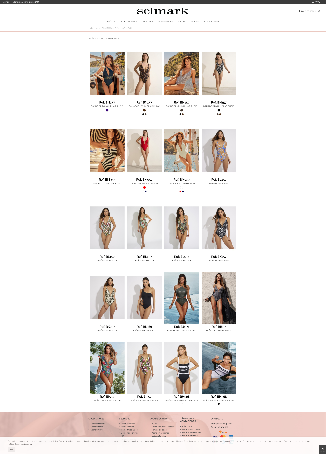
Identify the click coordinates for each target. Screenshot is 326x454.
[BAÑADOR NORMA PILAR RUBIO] (181, 368)
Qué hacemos (127, 427)
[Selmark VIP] (163, 11)
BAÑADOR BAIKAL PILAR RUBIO (107, 106)
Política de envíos (190, 435)
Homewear (164, 21)
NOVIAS (195, 21)
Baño (110, 21)
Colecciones (211, 21)
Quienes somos (128, 424)
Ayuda (154, 424)
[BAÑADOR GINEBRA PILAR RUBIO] (219, 298)
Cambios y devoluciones (162, 427)
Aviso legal (187, 426)
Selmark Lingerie (97, 424)
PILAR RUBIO (107, 28)
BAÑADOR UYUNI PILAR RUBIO (144, 106)
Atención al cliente (160, 433)
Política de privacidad (192, 432)
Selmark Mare (96, 427)
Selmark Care (96, 430)
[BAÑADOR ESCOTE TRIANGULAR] (219, 150)
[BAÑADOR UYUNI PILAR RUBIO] (144, 73)
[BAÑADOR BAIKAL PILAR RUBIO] (107, 73)
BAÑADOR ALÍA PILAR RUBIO (181, 330)
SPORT (181, 21)
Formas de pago (159, 430)
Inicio (91, 28)
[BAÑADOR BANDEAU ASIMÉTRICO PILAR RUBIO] (144, 298)
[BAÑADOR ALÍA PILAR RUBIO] (181, 298)
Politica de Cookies (191, 429)
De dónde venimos (129, 433)
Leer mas (28, 444)
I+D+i (123, 436)
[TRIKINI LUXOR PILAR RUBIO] (107, 150)
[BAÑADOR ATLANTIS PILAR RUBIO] (144, 150)
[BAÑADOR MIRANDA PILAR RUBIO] (107, 368)
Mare (98, 28)
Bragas (147, 21)
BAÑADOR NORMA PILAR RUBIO (181, 400)
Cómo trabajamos (129, 430)
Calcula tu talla (158, 436)
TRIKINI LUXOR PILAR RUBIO (107, 183)
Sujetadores (128, 21)
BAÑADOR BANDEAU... (144, 330)
